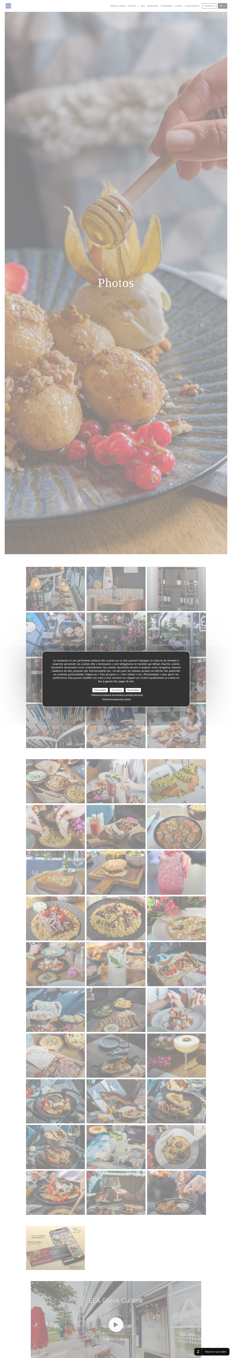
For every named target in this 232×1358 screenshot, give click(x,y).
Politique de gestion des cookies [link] (116, 699)
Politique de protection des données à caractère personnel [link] (117, 694)
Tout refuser (116, 690)
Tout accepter (100, 690)
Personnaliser (133, 690)
